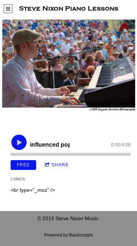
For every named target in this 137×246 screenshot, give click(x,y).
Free (23, 164)
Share (60, 164)
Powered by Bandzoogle (68, 235)
